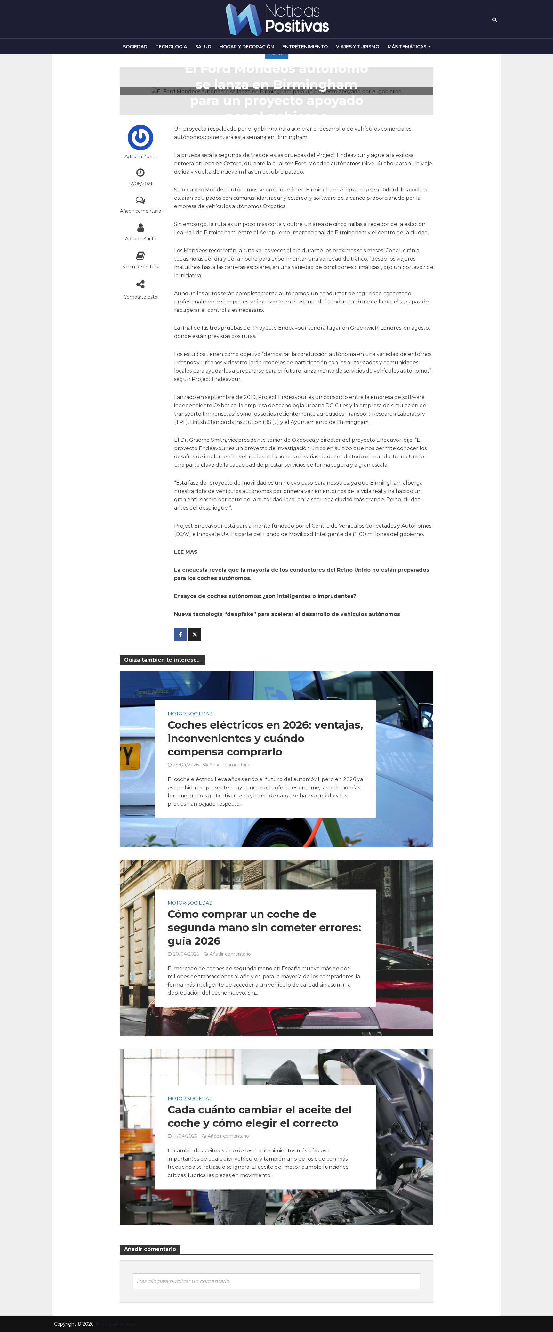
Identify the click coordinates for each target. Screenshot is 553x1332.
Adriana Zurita (140, 156)
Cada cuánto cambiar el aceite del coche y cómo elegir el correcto (260, 1116)
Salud (203, 47)
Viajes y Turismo (357, 47)
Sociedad (135, 47)
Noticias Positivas (115, 1324)
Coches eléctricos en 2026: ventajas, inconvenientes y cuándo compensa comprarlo (265, 738)
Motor (177, 714)
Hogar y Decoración (247, 47)
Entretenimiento (305, 47)
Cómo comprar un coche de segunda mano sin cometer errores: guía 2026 (264, 927)
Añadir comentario (140, 211)
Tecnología (171, 47)
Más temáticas (407, 47)
